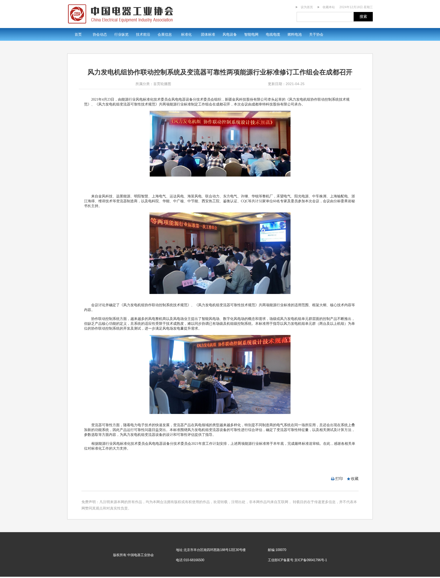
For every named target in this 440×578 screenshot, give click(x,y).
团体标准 (208, 34)
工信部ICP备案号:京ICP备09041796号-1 (297, 560)
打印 (339, 478)
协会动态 (100, 34)
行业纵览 (121, 34)
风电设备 (230, 34)
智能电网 (251, 34)
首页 (78, 34)
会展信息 (165, 34)
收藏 (355, 478)
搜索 (363, 16)
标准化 (186, 34)
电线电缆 (273, 34)
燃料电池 (294, 34)
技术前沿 (143, 34)
